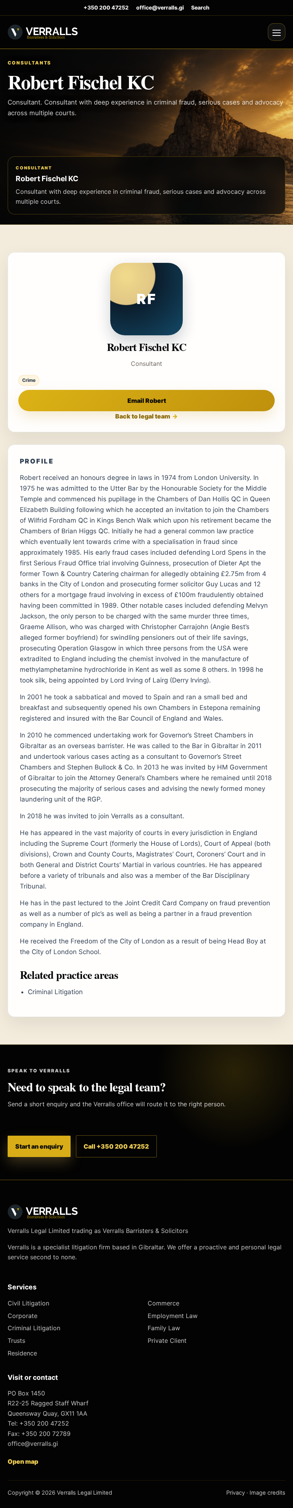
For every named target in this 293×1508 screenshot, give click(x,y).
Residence (22, 1353)
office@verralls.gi (160, 7)
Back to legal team (142, 416)
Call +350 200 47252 (116, 1146)
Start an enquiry (39, 1146)
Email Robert (146, 400)
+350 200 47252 (106, 7)
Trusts (16, 1340)
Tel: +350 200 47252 (38, 1423)
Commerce (163, 1303)
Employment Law (173, 1316)
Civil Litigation (28, 1303)
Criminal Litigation (55, 992)
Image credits (267, 1492)
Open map (23, 1461)
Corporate (22, 1316)
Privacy (235, 1492)
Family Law (164, 1328)
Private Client (167, 1340)
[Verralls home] (43, 32)
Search (200, 7)
